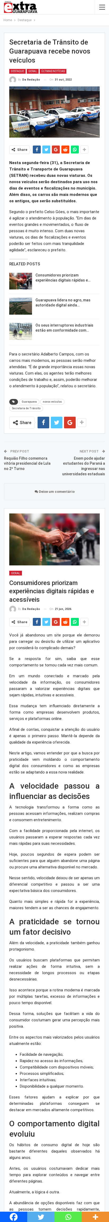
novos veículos (52, 401)
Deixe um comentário (56, 492)
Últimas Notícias (53, 71)
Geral (32, 71)
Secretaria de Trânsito (26, 408)
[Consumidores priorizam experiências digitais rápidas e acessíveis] (20, 281)
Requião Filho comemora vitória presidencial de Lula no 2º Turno (27, 463)
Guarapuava (29, 401)
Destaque (17, 71)
